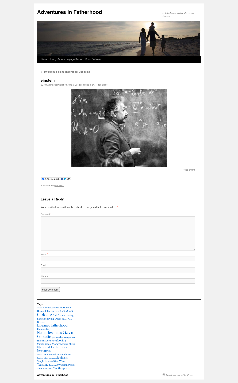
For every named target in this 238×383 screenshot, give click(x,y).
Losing (61, 340)
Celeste (44, 314)
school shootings (50, 358)
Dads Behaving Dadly (49, 318)
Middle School (44, 343)
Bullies (63, 311)
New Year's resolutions (48, 354)
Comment (46, 214)
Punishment (65, 354)
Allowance (56, 307)
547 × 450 (96, 84)
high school (70, 337)
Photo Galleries (93, 59)
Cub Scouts (59, 315)
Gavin (69, 332)
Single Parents (45, 361)
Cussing (70, 315)
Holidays (41, 340)
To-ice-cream (188, 169)
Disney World (67, 319)
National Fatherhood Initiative (52, 348)
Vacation (41, 368)
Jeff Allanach (50, 84)
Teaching (42, 364)
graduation (56, 337)
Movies (64, 343)
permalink (59, 185)
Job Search (51, 340)
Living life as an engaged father (66, 59)
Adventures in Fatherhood (69, 11)
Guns (63, 337)
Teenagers (53, 365)
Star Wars (59, 361)
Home (44, 59)
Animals (66, 307)
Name (44, 253)
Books (57, 311)
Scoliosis (62, 357)
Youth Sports (61, 368)
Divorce (41, 322)
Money (56, 343)
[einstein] (119, 128)
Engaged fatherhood (52, 325)
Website (44, 276)
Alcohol (47, 307)
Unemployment (67, 364)
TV (58, 365)
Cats (70, 311)
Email (44, 265)
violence (49, 368)
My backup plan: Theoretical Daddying (65, 71)
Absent (39, 308)
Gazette (44, 336)
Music (72, 343)
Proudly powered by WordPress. (179, 374)
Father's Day (44, 328)
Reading (40, 358)
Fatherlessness (49, 332)
